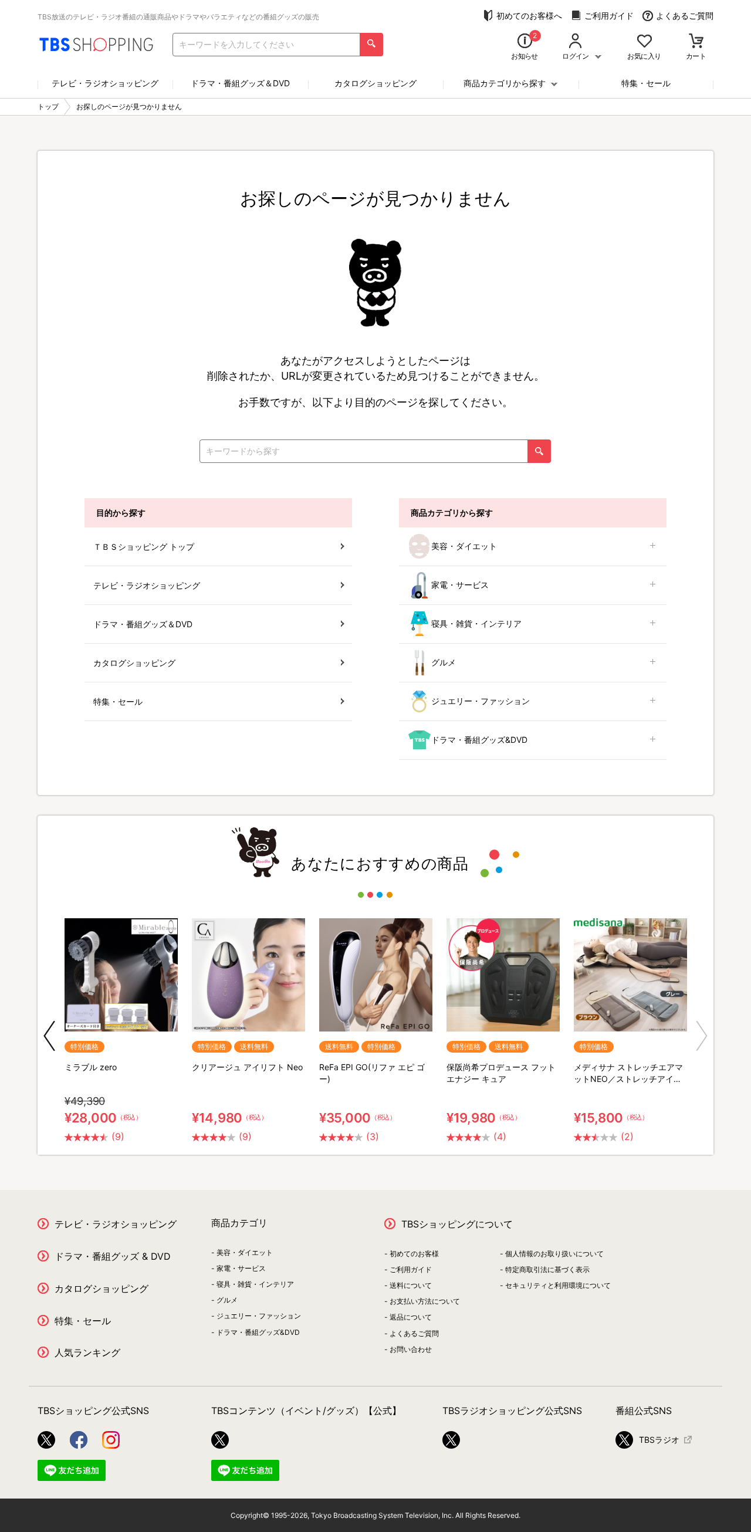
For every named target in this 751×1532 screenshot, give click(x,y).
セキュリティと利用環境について (558, 1285)
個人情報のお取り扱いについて (554, 1253)
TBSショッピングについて (457, 1224)
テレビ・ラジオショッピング (105, 83)
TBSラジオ (659, 1440)
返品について (411, 1317)
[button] (49, 1035)
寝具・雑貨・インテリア (476, 623)
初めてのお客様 (414, 1253)
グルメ (443, 662)
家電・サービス (460, 585)
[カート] (696, 41)
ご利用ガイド (609, 16)
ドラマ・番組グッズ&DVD (479, 740)
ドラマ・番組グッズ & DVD (113, 1256)
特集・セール (646, 83)
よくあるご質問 (684, 16)
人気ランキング (87, 1352)
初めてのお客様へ (529, 16)
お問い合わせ (411, 1349)
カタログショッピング (375, 83)
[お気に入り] (644, 41)
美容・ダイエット (464, 546)
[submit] (371, 44)
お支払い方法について (425, 1301)
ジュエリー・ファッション (480, 701)
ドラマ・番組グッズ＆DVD (240, 83)
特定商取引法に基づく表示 (547, 1269)
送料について (411, 1285)
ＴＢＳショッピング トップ (143, 547)
